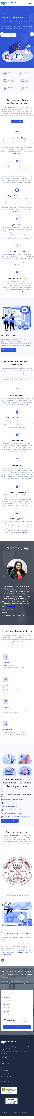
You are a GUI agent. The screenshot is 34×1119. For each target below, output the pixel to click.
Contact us (6, 1072)
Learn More (6, 33)
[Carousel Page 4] (12, 894)
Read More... (17, 152)
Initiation (6, 683)
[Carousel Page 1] (7, 894)
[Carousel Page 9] (20, 894)
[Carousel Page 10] (22, 894)
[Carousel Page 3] (10, 894)
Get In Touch (17, 120)
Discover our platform (10, 819)
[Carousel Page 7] (17, 894)
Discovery (6, 661)
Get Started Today (9, 348)
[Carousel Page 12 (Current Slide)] (25, 894)
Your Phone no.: (8, 1010)
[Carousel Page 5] (14, 894)
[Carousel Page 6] (15, 894)
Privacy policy (7, 1075)
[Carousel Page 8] (19, 894)
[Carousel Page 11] (24, 894)
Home (5, 1066)
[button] (2, 33)
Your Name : (6, 995)
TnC (4, 1077)
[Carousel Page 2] (9, 894)
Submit (17, 1025)
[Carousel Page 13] (27, 894)
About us (5, 1069)
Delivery (6, 706)
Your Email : (6, 1003)
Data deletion (6, 1080)
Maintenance (7, 728)
